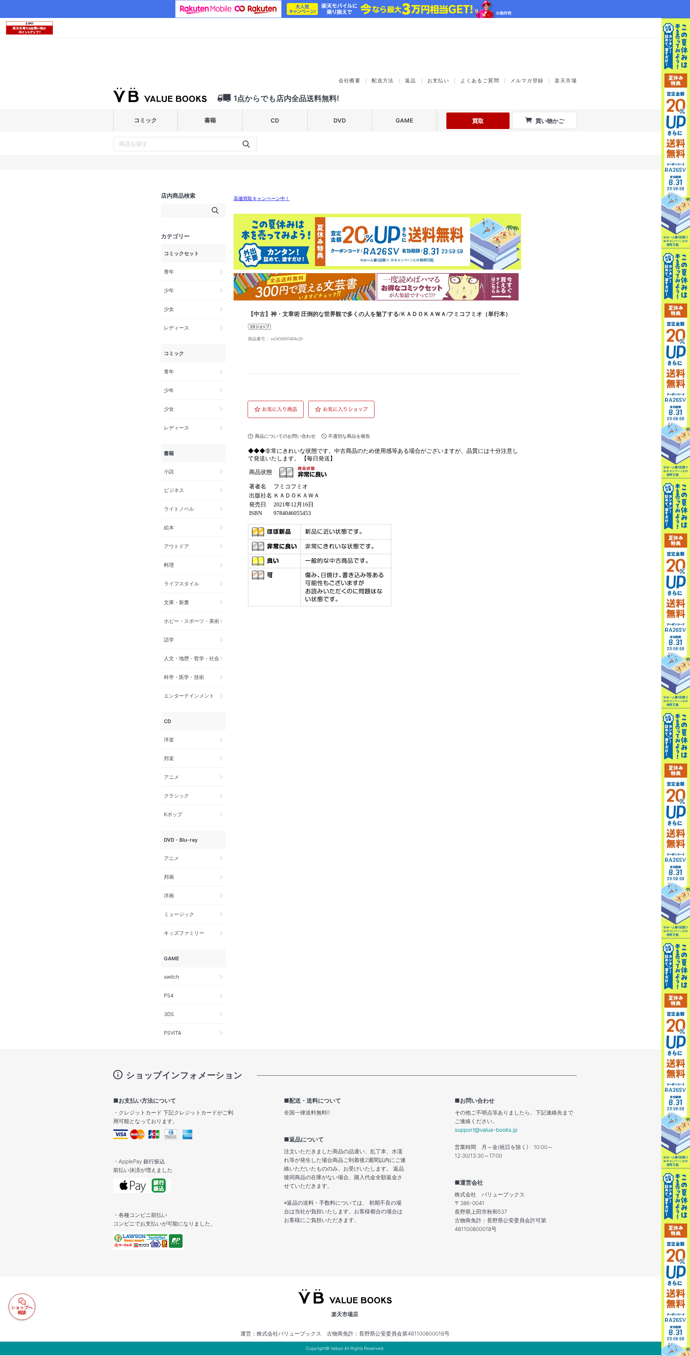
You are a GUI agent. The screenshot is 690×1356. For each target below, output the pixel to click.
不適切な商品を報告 (349, 436)
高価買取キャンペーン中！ (262, 198)
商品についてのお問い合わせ (285, 436)
